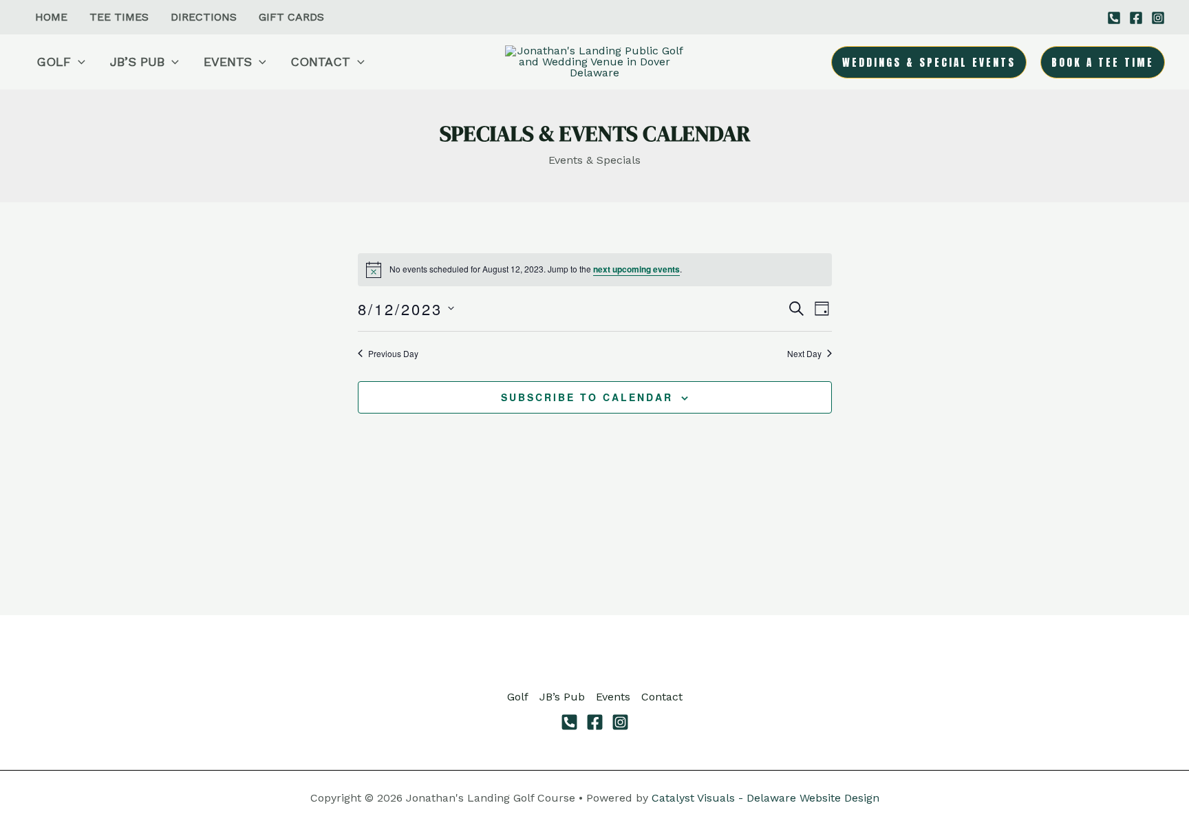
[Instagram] (1158, 18)
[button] (78, 62)
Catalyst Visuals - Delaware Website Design (765, 797)
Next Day (804, 353)
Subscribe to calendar (587, 397)
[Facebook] (1136, 18)
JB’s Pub (562, 696)
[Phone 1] (1114, 18)
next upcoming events (636, 269)
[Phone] (569, 722)
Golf (517, 696)
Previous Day (393, 353)
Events (613, 696)
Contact (662, 696)
